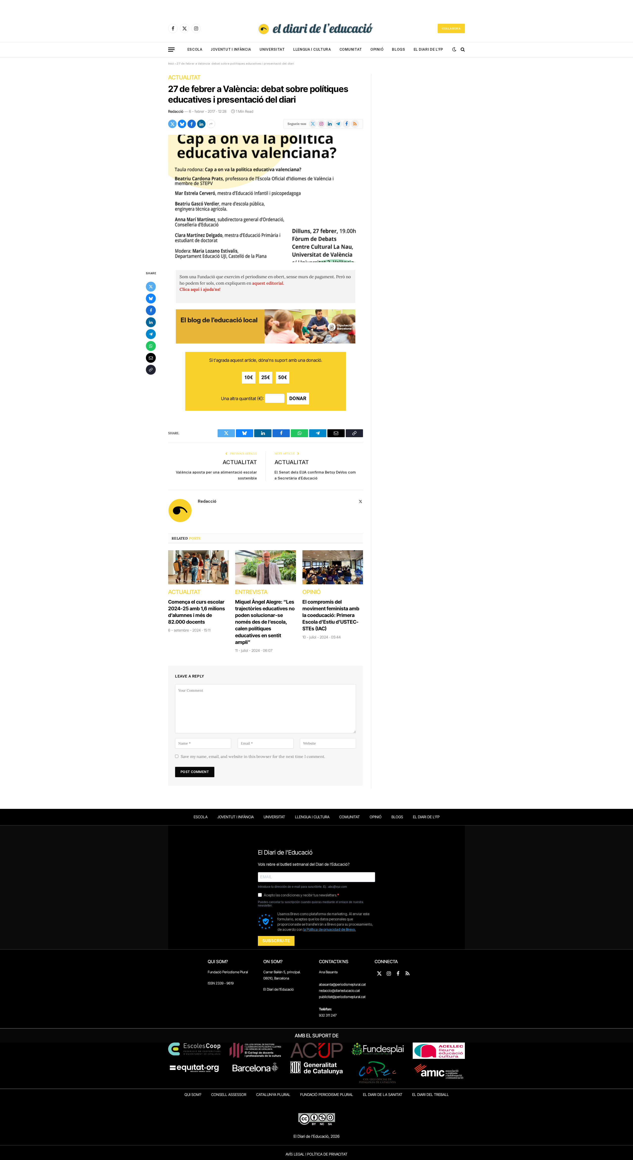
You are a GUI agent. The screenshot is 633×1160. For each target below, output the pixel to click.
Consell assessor (228, 1094)
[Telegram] (151, 334)
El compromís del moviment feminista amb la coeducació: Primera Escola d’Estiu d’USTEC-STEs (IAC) (330, 615)
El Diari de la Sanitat (382, 1094)
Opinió (377, 49)
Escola (195, 49)
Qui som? (192, 1094)
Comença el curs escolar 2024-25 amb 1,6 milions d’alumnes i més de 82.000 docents (196, 612)
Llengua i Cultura (312, 49)
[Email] (151, 358)
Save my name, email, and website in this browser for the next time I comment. (253, 756)
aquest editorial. (268, 283)
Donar (298, 398)
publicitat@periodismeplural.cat (342, 997)
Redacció (175, 111)
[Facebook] (151, 310)
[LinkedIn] (151, 322)
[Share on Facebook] (191, 124)
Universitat (272, 49)
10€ (248, 377)
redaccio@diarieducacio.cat (339, 990)
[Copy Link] (151, 370)
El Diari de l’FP (428, 49)
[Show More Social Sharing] (211, 124)
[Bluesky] (151, 298)
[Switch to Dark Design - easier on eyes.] (454, 49)
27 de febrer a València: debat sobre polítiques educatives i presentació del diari (258, 94)
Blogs (398, 49)
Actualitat (184, 77)
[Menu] (171, 49)
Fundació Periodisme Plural (228, 972)
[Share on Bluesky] (182, 124)
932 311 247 (328, 1015)
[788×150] (265, 342)
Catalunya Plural (273, 1094)
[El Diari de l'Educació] (316, 28)
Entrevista (251, 592)
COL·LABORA (451, 28)
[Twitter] (151, 287)
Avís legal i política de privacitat (316, 1154)
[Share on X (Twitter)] (172, 124)
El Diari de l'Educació (278, 989)
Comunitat (350, 49)
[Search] (462, 49)
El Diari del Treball (430, 1094)
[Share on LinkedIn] (201, 124)
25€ (265, 377)
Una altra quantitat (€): (242, 398)
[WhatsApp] (151, 346)
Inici (171, 63)
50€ (282, 377)
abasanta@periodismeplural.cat (342, 984)
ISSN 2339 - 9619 (221, 983)
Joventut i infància (231, 49)
